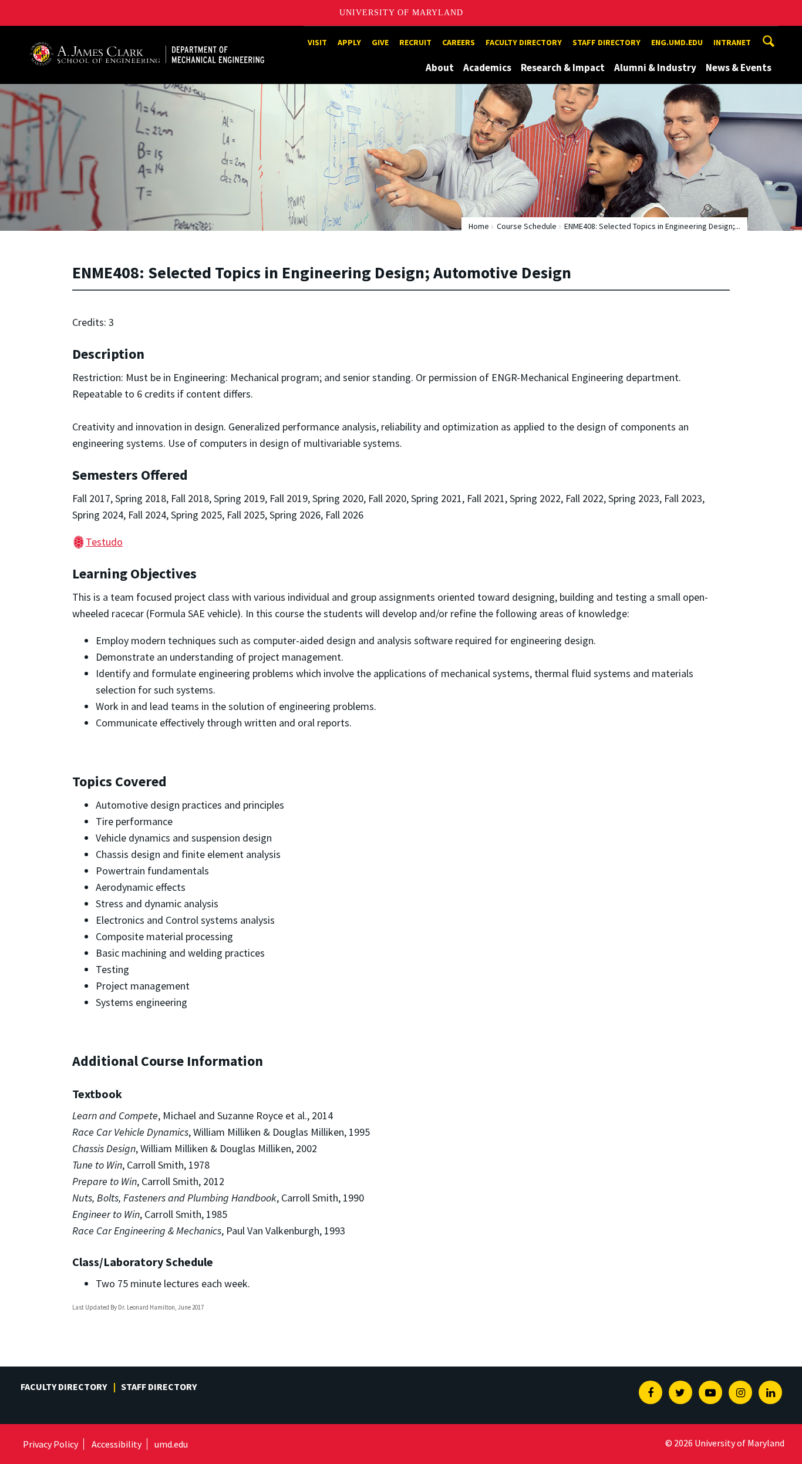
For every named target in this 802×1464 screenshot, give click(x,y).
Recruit (415, 42)
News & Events (738, 67)
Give (380, 42)
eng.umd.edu (677, 42)
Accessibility (116, 1444)
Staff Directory (606, 42)
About (440, 67)
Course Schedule (527, 226)
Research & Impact (563, 67)
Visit (317, 42)
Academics (487, 67)
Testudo (104, 541)
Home (479, 226)
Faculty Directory (524, 42)
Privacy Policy (50, 1444)
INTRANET (732, 42)
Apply (349, 42)
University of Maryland (401, 12)
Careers (458, 42)
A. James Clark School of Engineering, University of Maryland (146, 36)
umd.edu (171, 1444)
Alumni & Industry (655, 67)
